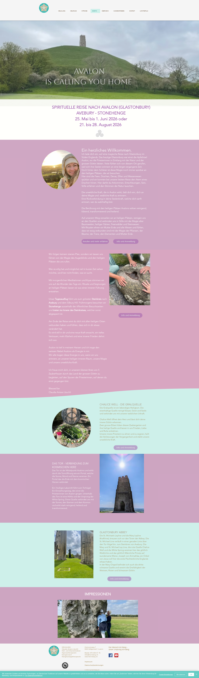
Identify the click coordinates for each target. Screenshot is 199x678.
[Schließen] (196, 674)
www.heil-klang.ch (91, 656)
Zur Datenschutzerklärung (33, 675)
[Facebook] (110, 655)
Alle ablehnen (180, 674)
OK (191, 674)
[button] (98, 619)
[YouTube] (116, 655)
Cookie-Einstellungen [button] (166, 674)
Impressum (88, 662)
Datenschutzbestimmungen (94, 665)
